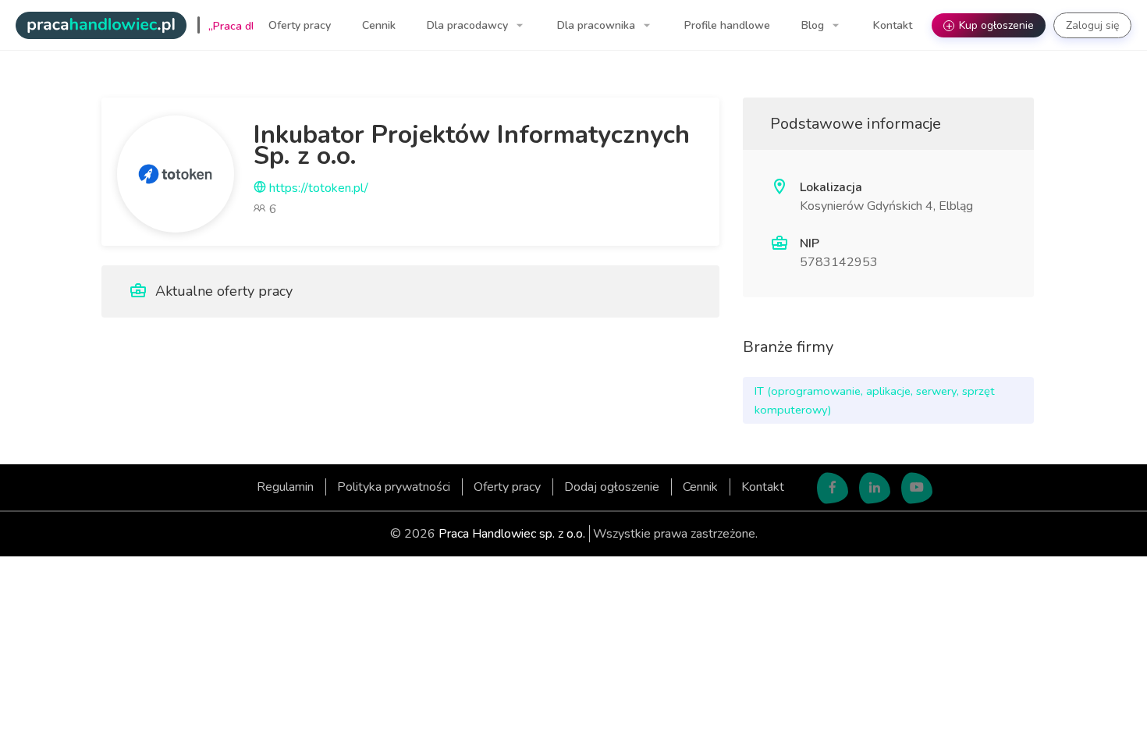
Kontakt (892, 25)
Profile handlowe (727, 25)
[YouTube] (916, 488)
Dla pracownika (597, 25)
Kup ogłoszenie (990, 25)
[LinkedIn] (874, 488)
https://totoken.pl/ (317, 188)
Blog (814, 25)
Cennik (379, 25)
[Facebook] (832, 488)
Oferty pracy (299, 25)
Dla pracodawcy (469, 25)
